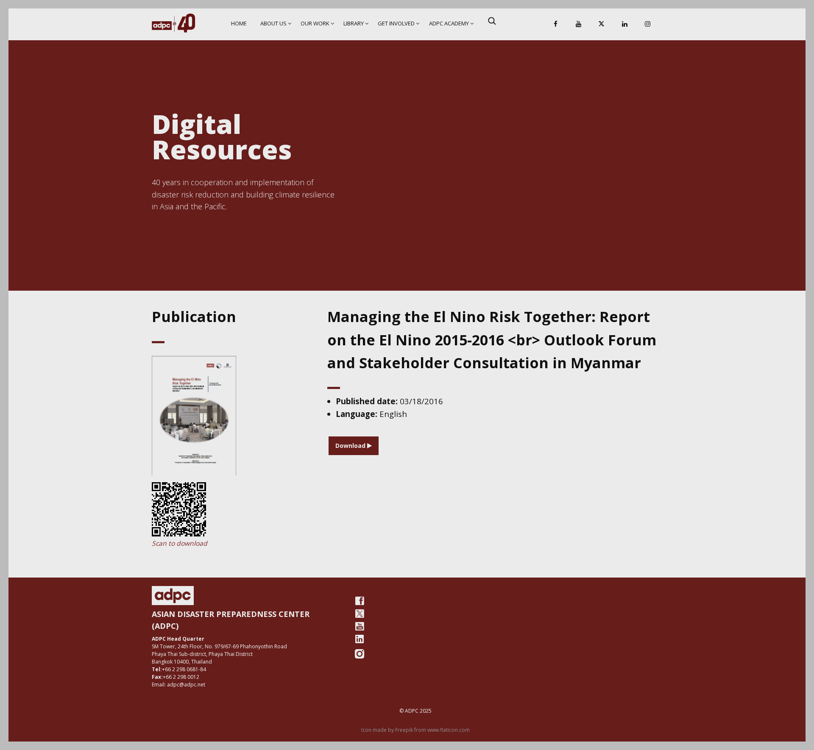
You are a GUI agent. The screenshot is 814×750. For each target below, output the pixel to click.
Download (351, 446)
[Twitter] (359, 613)
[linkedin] (359, 639)
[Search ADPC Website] (492, 21)
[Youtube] (359, 626)
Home (239, 23)
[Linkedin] (624, 24)
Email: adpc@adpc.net (178, 684)
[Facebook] (556, 24)
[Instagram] (647, 24)
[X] (601, 24)
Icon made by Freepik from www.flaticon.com (415, 729)
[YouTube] (578, 24)
